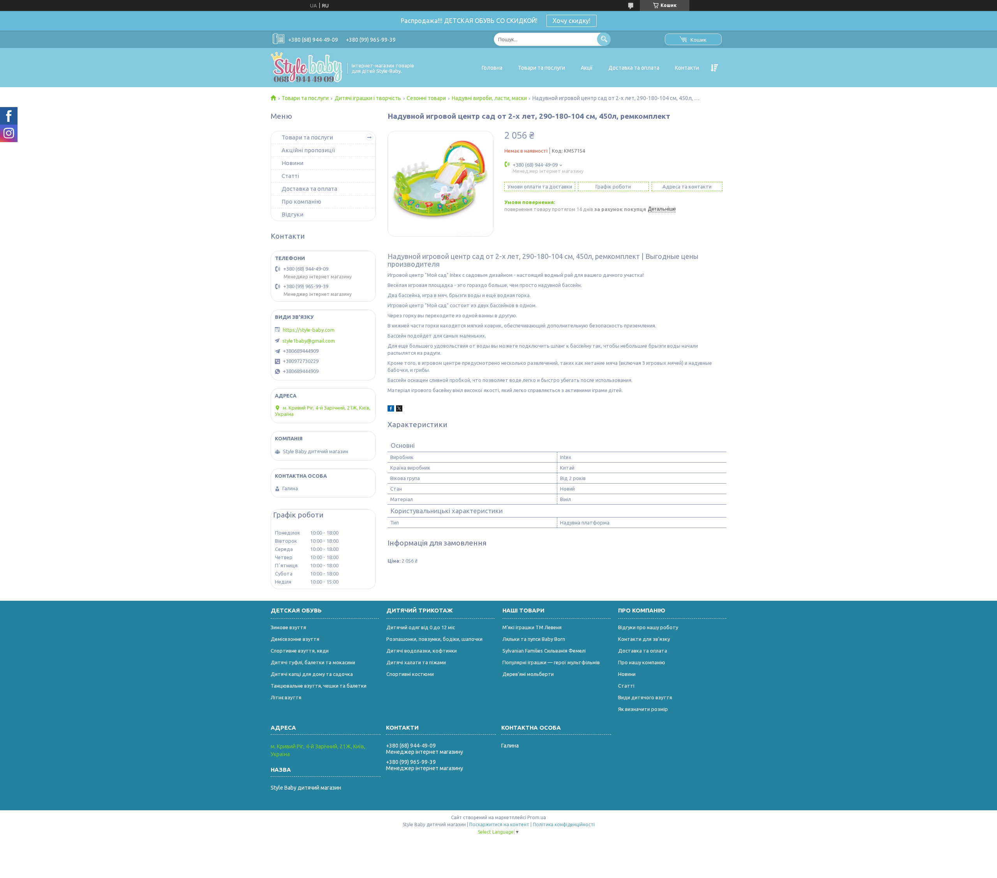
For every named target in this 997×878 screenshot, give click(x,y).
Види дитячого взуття (645, 697)
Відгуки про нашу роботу (648, 627)
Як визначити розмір (643, 709)
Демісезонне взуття (295, 639)
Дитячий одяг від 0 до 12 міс (420, 627)
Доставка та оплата (633, 68)
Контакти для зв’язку (644, 639)
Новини (292, 163)
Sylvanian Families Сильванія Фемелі (544, 650)
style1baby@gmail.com (308, 340)
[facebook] (391, 409)
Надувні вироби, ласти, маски (489, 98)
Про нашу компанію (641, 662)
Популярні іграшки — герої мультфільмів (551, 662)
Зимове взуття (288, 627)
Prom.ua (536, 817)
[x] (399, 409)
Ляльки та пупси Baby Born (533, 639)
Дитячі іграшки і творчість (368, 98)
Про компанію (301, 201)
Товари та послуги (541, 68)
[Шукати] (604, 39)
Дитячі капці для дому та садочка (312, 674)
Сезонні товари (426, 98)
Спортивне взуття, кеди (300, 650)
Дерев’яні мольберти (528, 674)
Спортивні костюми (410, 674)
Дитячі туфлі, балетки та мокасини (313, 662)
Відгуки (292, 214)
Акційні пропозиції (308, 150)
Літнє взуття (286, 697)
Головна (492, 68)
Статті (290, 175)
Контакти (687, 68)
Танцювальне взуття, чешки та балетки (318, 685)
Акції (587, 68)
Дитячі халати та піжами (416, 662)
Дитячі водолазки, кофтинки (421, 650)
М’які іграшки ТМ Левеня (532, 627)
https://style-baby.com (309, 330)
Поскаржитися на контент (499, 824)
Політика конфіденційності (564, 824)
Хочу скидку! (571, 20)
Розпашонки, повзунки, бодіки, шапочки (434, 639)
